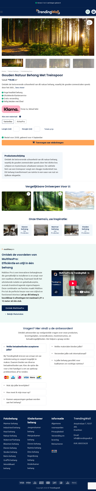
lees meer (19, 87)
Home (4, 71)
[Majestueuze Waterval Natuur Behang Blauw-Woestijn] (79, 200)
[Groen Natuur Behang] (16, 201)
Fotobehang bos (26, 71)
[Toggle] (4, 346)
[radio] (8, 122)
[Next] (91, 63)
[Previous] (2, 202)
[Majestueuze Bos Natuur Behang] (48, 201)
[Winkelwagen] (93, 11)
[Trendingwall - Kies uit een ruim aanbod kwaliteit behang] (48, 11)
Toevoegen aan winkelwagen (49, 143)
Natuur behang (13, 71)
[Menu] (1, 12)
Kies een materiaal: (10, 117)
